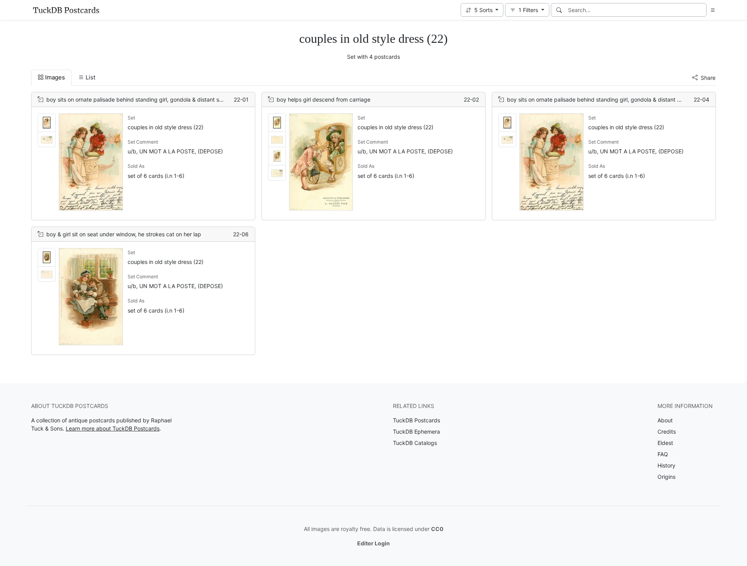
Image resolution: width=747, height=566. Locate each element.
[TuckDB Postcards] (66, 10)
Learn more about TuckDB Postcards (113, 428)
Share (708, 77)
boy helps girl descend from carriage (323, 99)
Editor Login (373, 543)
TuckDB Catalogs (415, 442)
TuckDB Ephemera (416, 431)
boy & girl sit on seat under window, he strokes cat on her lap (123, 234)
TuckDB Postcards (416, 420)
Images (55, 77)
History (666, 465)
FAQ (663, 454)
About (665, 420)
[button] (482, 10)
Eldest (665, 442)
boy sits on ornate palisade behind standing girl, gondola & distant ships (138, 99)
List (90, 77)
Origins (666, 476)
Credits (667, 431)
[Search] (559, 10)
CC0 (437, 529)
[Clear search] (701, 10)
